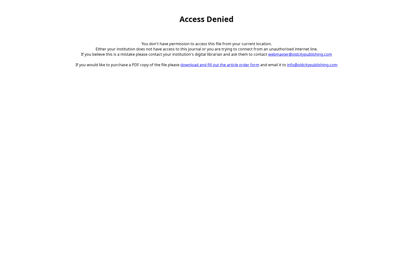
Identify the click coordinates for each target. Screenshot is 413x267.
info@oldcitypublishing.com (312, 64)
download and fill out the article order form (219, 64)
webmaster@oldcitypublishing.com (300, 54)
